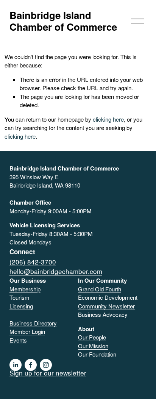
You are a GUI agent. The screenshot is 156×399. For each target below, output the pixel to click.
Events (18, 340)
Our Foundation (97, 354)
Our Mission (93, 346)
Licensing (21, 306)
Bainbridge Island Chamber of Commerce (63, 21)
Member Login (27, 331)
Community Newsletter (106, 306)
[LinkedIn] (15, 365)
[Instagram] (46, 365)
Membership (25, 289)
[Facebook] (31, 365)
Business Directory (33, 323)
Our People (92, 337)
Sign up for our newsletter (47, 372)
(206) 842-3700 (32, 261)
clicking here (108, 119)
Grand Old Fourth (99, 289)
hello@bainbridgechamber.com (55, 271)
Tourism (19, 297)
